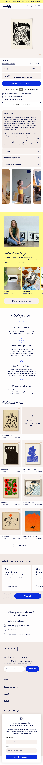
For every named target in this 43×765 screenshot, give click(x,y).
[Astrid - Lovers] (12, 278)
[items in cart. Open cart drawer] (35, 6)
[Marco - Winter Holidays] (32, 487)
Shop (6, 680)
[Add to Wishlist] (39, 54)
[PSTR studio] (7, 6)
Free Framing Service (12, 158)
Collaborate (9, 701)
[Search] (27, 6)
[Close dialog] (39, 716)
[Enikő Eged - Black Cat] (10, 453)
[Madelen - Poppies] (10, 487)
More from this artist (21, 301)
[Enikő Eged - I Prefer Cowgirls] (10, 420)
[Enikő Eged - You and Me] (10, 521)
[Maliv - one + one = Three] (32, 453)
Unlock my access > (21, 757)
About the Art (9, 113)
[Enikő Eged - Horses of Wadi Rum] (32, 521)
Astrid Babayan (8, 63)
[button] (40, 6)
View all (27, 596)
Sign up (32, 669)
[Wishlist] (31, 6)
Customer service (11, 687)
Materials (7, 151)
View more (21, 545)
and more (34, 89)
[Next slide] (10, 596)
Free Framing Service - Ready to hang (18, 94)
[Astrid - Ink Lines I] (31, 278)
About (6, 694)
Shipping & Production (12, 164)
